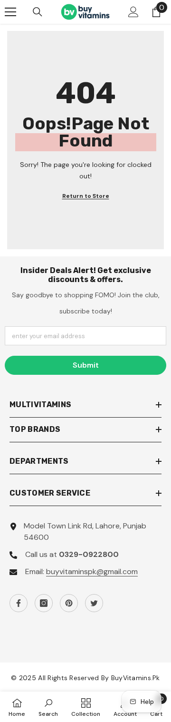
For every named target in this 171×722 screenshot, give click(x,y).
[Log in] (133, 12)
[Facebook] (19, 603)
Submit (86, 365)
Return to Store (85, 196)
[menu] (10, 12)
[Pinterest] (69, 603)
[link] (48, 706)
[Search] (37, 12)
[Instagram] (44, 603)
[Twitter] (94, 603)
